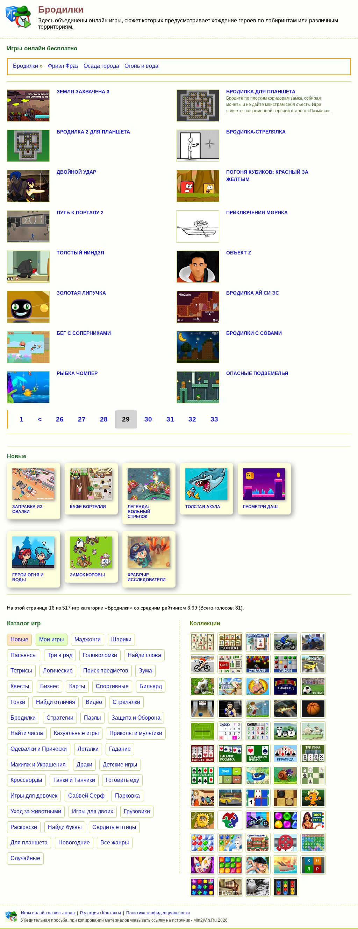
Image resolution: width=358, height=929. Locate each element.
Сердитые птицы (114, 827)
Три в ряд (60, 655)
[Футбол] (313, 686)
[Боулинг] (202, 709)
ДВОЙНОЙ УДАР (76, 172)
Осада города (101, 66)
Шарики (121, 639)
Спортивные (112, 686)
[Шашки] (285, 798)
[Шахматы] (313, 775)
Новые (19, 639)
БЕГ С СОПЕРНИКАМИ (84, 333)
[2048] (230, 775)
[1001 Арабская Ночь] (313, 820)
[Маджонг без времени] (230, 664)
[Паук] (202, 753)
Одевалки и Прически (38, 749)
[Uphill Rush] (258, 775)
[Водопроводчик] (285, 842)
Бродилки (25, 66)
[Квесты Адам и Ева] (202, 820)
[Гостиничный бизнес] (230, 686)
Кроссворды (26, 780)
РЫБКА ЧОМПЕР (77, 373)
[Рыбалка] (285, 709)
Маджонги (87, 639)
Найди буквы (65, 827)
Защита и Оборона (136, 718)
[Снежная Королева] (230, 842)
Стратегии (59, 718)
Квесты (19, 686)
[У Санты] (202, 842)
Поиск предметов (105, 671)
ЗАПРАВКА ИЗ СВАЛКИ (27, 509)
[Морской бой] (285, 865)
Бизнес (49, 686)
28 (104, 419)
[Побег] (230, 887)
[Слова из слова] (313, 865)
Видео (94, 702)
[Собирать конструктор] (258, 820)
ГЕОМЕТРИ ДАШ (260, 506)
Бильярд (150, 686)
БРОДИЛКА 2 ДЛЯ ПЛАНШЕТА (93, 132)
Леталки (88, 749)
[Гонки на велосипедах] (202, 664)
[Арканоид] (285, 686)
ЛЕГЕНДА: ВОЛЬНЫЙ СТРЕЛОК (139, 511)
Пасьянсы (23, 655)
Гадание (120, 749)
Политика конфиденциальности (158, 912)
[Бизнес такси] (230, 798)
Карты (77, 686)
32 (192, 419)
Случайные (25, 858)
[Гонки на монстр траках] (313, 642)
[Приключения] (258, 887)
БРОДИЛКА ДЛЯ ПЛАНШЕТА (260, 91)
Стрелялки (126, 702)
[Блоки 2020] (230, 865)
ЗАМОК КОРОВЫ (87, 574)
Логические (58, 671)
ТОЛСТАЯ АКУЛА (202, 506)
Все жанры (114, 842)
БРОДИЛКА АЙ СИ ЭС (252, 293)
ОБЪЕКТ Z (238, 252)
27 (82, 419)
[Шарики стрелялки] (258, 664)
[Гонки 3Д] (313, 664)
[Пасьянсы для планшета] (202, 775)
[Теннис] (202, 731)
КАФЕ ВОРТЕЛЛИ (88, 506)
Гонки (17, 702)
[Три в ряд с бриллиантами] (202, 887)
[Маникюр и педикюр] (202, 865)
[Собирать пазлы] (230, 820)
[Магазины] (202, 798)
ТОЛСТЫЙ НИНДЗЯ (80, 252)
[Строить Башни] (258, 842)
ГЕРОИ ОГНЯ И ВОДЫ (28, 577)
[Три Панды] (285, 731)
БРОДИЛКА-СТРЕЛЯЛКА (256, 132)
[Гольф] (258, 709)
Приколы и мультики (135, 733)
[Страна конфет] (285, 820)
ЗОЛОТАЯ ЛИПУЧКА (81, 293)
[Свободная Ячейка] (258, 753)
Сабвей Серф (86, 796)
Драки (84, 765)
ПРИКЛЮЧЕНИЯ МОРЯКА (257, 212)
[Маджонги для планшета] (258, 642)
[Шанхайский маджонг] (202, 642)
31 (170, 419)
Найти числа (26, 733)
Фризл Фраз (63, 66)
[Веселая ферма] (202, 686)
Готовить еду (122, 780)
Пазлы (92, 718)
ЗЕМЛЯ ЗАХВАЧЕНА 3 (83, 91)
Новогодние (74, 842)
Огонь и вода (141, 66)
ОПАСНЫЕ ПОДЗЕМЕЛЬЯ (257, 373)
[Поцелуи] (258, 865)
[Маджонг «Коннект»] (230, 642)
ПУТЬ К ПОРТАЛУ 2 (80, 212)
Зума (145, 671)
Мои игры (51, 639)
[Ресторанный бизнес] (258, 686)
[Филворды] (313, 842)
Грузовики (137, 811)
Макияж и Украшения (38, 765)
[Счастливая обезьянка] (313, 798)
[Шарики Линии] (285, 664)
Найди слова (144, 655)
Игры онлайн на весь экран (48, 912)
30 (148, 419)
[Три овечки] (313, 731)
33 (214, 419)
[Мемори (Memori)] (258, 798)
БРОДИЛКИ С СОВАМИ (254, 333)
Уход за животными (35, 811)
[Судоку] (230, 731)
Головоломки (100, 655)
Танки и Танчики (74, 780)
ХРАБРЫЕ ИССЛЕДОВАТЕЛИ (147, 577)
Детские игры (120, 765)
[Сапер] (258, 731)
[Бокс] (230, 709)
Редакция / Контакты (100, 912)
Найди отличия (55, 702)
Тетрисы (21, 671)
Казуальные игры (76, 733)
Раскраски (23, 827)
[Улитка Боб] (285, 775)
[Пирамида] (285, 753)
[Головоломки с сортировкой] (285, 887)
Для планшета (29, 842)
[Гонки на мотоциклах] (285, 642)
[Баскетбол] (313, 709)
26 (60, 419)
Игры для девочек (33, 796)
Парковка (127, 796)
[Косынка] (230, 753)
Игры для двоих (92, 811)
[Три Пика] (313, 753)
